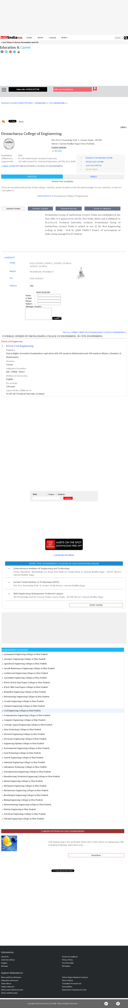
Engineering (40, 103)
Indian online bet (7, 986)
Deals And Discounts (9, 993)
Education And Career (9, 980)
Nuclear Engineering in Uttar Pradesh (20, 809)
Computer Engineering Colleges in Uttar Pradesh (24, 720)
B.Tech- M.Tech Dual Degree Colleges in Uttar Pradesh (27, 682)
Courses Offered (8, 166)
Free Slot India (68, 963)
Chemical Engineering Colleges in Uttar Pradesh (24, 706)
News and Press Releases (11, 977)
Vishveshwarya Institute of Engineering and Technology (41, 568)
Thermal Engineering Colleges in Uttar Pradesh (24, 818)
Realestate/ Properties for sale (74, 990)
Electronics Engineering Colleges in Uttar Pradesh (25, 739)
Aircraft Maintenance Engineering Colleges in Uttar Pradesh (29, 668)
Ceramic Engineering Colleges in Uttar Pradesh (24, 701)
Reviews (58, 151)
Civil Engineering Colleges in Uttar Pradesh (22, 710)
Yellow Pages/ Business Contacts (75, 977)
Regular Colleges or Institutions (17, 103)
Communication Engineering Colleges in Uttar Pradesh (27, 715)
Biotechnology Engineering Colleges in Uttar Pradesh (26, 696)
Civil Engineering (57, 103)
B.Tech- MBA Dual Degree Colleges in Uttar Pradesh (26, 687)
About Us (5, 956)
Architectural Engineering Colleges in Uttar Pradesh (26, 673)
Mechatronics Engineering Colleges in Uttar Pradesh (26, 790)
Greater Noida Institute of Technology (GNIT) (36, 582)
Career (52, 37)
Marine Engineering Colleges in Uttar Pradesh (23, 781)
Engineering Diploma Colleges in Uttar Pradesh (24, 743)
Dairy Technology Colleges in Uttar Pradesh (22, 729)
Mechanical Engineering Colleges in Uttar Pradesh (25, 786)
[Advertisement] (64, 17)
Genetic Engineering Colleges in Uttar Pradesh (23, 757)
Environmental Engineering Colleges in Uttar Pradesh (26, 748)
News (40, 37)
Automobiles (67, 986)
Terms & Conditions (70, 956)
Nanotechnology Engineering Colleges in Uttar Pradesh (27, 804)
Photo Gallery (67, 980)
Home (29, 37)
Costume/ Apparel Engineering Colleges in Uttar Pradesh (28, 724)
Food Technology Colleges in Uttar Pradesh (22, 753)
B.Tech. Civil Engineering (12, 341)
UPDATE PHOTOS (44, 196)
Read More (96, 855)
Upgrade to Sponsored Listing (99, 158)
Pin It (21, 121)
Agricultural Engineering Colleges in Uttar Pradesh (25, 663)
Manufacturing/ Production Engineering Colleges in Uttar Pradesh (32, 776)
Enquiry (4, 963)
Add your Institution (63, 89)
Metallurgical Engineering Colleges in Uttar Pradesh (26, 795)
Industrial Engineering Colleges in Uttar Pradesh (24, 762)
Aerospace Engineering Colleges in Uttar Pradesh (25, 659)
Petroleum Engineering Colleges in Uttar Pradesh (25, 814)
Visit (32, 285)
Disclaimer (66, 966)
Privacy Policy (67, 960)
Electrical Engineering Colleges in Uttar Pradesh (24, 734)
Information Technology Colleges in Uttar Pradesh (25, 767)
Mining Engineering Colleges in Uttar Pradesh (23, 800)
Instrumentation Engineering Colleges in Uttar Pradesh (27, 771)
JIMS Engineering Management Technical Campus (38, 593)
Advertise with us (8, 960)
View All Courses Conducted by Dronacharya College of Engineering (93, 332)
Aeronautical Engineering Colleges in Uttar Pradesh (26, 654)
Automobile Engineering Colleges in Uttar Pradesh (25, 677)
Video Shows (6, 983)
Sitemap (4, 966)
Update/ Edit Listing (95, 162)
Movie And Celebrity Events (12, 990)
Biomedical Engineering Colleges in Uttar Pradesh (25, 692)
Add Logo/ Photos (94, 165)
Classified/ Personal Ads (71, 983)
